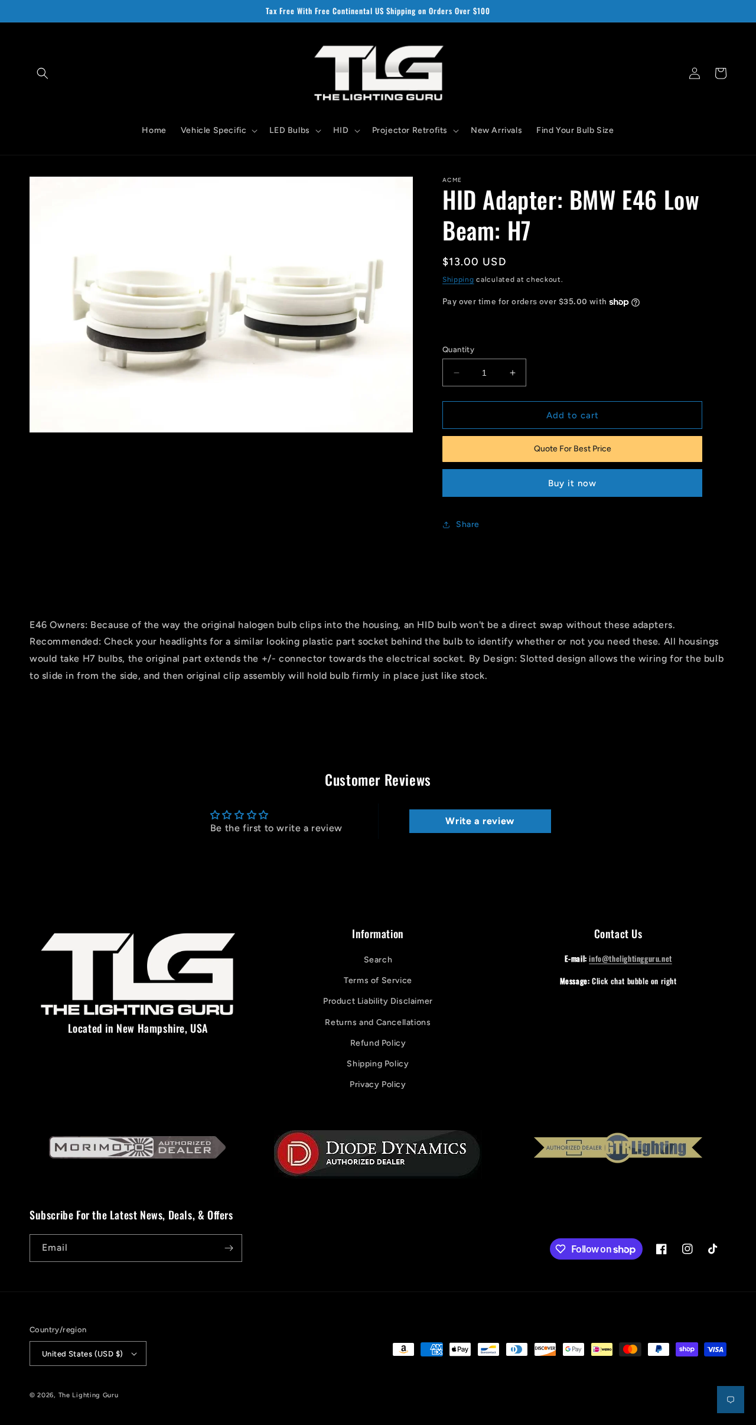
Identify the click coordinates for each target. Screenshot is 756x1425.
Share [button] (468, 524)
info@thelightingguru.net (630, 958)
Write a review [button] (479, 821)
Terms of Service (378, 980)
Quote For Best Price (572, 449)
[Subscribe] (229, 1248)
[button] (43, 73)
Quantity (458, 349)
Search (378, 960)
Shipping (458, 279)
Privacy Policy (378, 1084)
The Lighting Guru (88, 1395)
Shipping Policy (378, 1064)
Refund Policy (378, 1043)
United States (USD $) (82, 1353)
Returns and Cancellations (378, 1022)
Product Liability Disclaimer (378, 1001)
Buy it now (572, 483)
